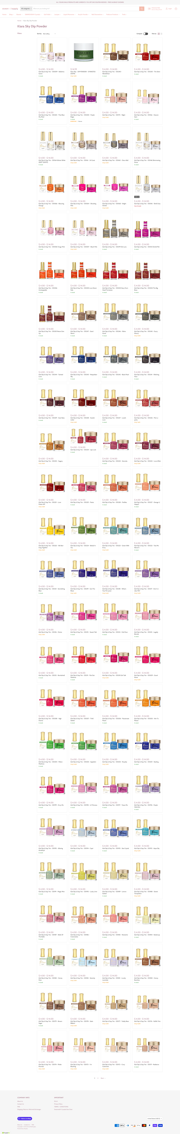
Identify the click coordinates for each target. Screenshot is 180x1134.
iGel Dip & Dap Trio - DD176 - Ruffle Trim (147, 1021)
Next (102, 1078)
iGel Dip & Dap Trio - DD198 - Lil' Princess (83, 805)
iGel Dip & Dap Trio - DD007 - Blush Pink (83, 247)
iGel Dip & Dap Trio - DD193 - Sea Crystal (115, 848)
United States (153, 1118)
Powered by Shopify (22, 1128)
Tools (124, 14)
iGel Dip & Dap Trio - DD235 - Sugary (51, 461)
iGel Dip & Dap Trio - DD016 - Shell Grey (147, 204)
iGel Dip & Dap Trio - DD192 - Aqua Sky (146, 848)
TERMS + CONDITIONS (61, 1107)
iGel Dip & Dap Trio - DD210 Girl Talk (114, 675)
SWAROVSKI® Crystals (32, 14)
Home (4, 14)
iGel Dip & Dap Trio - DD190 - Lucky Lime (83, 891)
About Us (20, 1101)
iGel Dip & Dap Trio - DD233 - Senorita (114, 461)
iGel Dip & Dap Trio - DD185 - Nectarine (115, 935)
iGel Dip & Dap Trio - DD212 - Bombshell (52, 675)
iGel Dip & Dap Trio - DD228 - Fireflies (114, 502)
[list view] (161, 33)
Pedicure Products (112, 14)
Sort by (39, 33)
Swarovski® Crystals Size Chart (63, 1109)
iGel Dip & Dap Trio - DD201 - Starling (146, 762)
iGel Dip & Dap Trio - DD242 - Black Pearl (115, 374)
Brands (18, 14)
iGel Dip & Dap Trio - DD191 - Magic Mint (51, 891)
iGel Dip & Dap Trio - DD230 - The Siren (147, 72)
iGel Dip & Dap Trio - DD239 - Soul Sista (51, 418)
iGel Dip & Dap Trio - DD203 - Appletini (83, 762)
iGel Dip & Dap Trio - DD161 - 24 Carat (82, 160)
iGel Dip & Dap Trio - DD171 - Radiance (146, 1064)
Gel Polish (47, 14)
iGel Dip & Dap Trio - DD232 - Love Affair (147, 461)
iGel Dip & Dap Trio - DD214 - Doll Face (115, 632)
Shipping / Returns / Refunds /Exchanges (29, 1109)
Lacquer (57, 14)
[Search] (141, 9)
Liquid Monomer (68, 14)
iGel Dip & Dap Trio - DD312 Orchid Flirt (146, 247)
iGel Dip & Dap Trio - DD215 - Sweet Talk (83, 632)
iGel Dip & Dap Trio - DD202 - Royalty (114, 762)
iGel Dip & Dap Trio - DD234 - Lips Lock (83, 450)
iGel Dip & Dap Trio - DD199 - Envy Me (51, 805)
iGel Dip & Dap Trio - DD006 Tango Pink (52, 247)
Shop (11, 14)
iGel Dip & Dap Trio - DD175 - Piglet (113, 115)
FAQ (18, 1107)
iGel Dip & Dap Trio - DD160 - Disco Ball (115, 160)
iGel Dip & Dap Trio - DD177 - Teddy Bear (115, 1021)
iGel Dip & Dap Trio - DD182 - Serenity (82, 978)
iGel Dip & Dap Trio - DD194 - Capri (81, 848)
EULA (56, 1101)
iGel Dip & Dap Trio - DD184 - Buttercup (147, 935)
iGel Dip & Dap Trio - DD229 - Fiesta (82, 502)
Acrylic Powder (83, 14)
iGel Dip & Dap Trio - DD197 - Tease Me (115, 805)
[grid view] (158, 33)
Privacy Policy (58, 1104)
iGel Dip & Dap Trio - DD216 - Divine (50, 632)
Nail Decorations (97, 14)
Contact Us (20, 1104)
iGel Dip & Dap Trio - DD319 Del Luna (114, 247)
